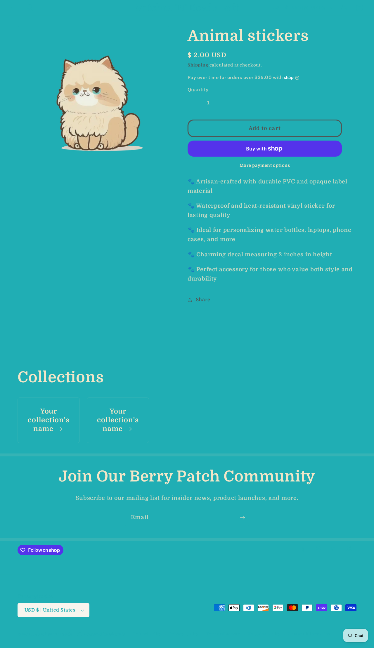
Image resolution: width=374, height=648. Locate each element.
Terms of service (223, 634)
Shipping (198, 65)
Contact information (309, 634)
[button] (14, 7)
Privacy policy (184, 634)
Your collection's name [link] (48, 420)
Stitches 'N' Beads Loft (58, 634)
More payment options (265, 165)
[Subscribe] (242, 518)
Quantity (198, 89)
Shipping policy (264, 634)
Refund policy (147, 634)
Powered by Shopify (105, 634)
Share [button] (203, 299)
